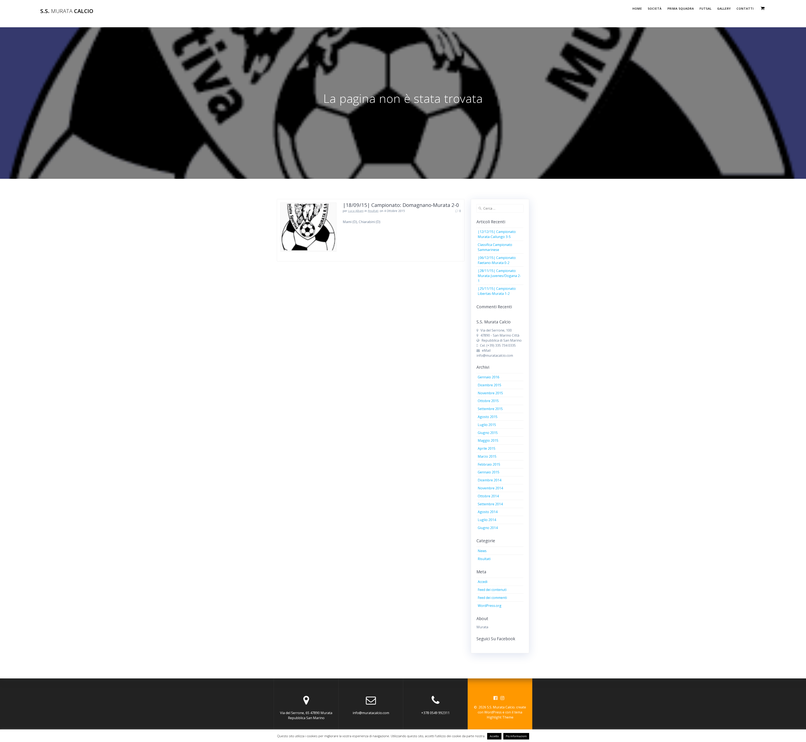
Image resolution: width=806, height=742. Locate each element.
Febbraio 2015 (489, 464)
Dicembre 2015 (489, 385)
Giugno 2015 (488, 432)
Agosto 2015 (487, 416)
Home (637, 8)
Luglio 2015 (487, 424)
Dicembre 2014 (489, 480)
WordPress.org (489, 605)
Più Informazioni (516, 736)
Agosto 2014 (487, 511)
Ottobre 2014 (488, 496)
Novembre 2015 (490, 393)
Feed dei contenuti (492, 589)
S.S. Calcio (66, 11)
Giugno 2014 (488, 527)
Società (655, 8)
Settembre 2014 (490, 504)
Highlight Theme (500, 717)
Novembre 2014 (490, 488)
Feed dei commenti (492, 597)
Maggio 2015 (488, 440)
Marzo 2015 (487, 456)
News (482, 551)
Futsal (706, 8)
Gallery (724, 8)
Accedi (482, 581)
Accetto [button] (494, 736)
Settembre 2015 (490, 408)
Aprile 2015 (486, 448)
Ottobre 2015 (488, 400)
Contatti (745, 8)
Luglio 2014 (487, 519)
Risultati (373, 211)
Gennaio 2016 (488, 377)
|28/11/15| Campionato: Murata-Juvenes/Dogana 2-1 (499, 275)
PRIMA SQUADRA (680, 8)
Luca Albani (356, 211)
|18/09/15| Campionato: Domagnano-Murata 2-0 (401, 204)
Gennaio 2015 (488, 472)
